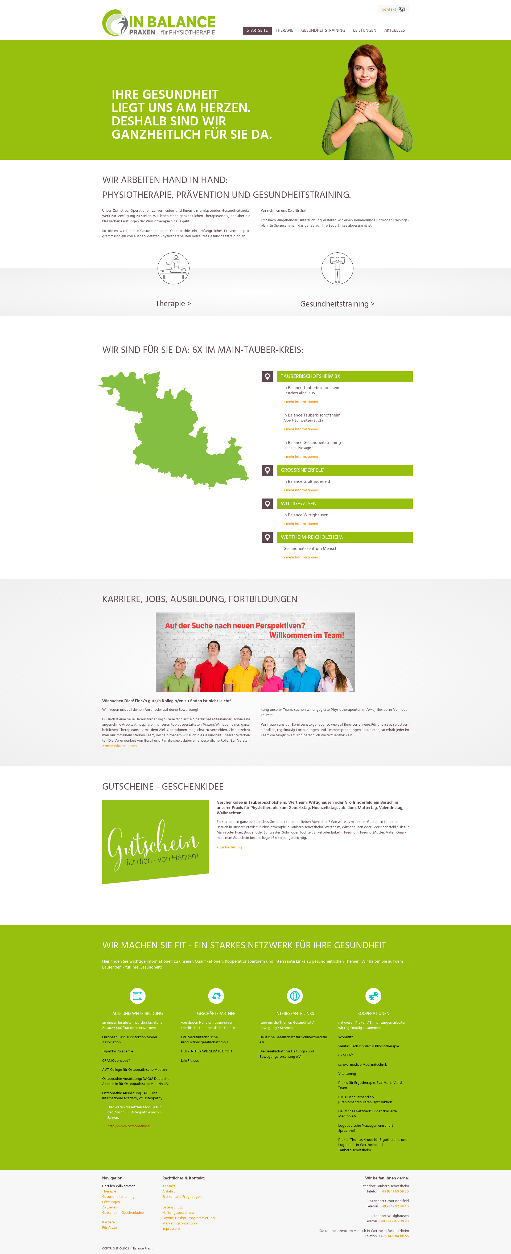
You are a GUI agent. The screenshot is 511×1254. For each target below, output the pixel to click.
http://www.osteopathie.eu (129, 1126)
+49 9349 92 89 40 (394, 1206)
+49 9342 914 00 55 (393, 1236)
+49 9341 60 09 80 (394, 1191)
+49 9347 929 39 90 (394, 1221)
